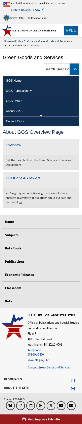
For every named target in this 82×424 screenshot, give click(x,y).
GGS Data (13, 101)
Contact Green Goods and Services (49, 367)
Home (9, 222)
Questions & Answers (23, 177)
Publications (14, 261)
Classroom (13, 288)
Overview (13, 144)
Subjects (12, 235)
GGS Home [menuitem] (13, 80)
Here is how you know (25, 10)
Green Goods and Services (54, 41)
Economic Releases (19, 275)
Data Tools (13, 248)
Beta (8, 301)
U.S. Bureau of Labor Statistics (34, 30)
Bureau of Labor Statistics (19, 41)
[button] (73, 380)
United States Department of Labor (28, 18)
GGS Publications (17, 90)
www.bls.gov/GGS (39, 360)
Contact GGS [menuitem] (15, 121)
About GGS (13, 111)
